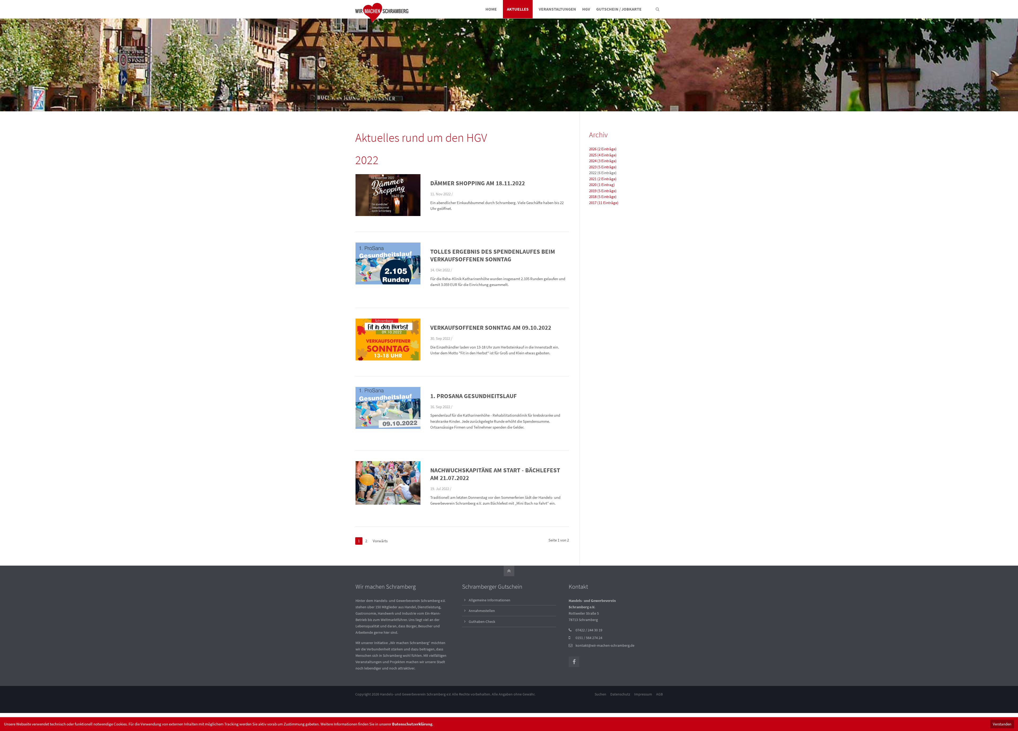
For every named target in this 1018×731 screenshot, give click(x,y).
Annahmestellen (482, 610)
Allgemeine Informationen (489, 600)
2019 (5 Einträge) (603, 190)
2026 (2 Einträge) (603, 148)
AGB (659, 694)
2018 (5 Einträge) (603, 196)
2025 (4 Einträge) (603, 154)
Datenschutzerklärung (412, 723)
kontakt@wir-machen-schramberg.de (605, 645)
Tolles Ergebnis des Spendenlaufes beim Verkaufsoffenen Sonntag (492, 255)
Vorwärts (380, 540)
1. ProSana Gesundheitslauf (473, 396)
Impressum (643, 694)
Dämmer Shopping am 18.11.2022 (477, 183)
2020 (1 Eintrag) (602, 184)
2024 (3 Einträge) (603, 160)
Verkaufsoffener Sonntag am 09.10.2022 (490, 327)
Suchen (600, 694)
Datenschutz (620, 694)
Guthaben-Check (482, 621)
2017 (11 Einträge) (603, 202)
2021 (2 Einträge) (603, 178)
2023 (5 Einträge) (603, 166)
